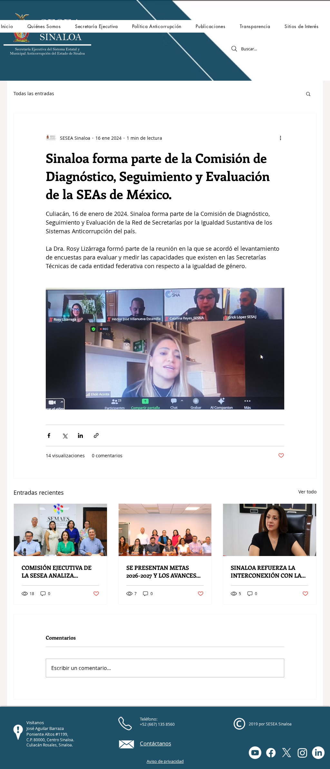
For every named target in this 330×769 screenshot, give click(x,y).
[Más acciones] (280, 138)
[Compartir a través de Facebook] (49, 435)
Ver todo (307, 492)
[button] (44, 26)
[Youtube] (255, 752)
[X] (286, 752)
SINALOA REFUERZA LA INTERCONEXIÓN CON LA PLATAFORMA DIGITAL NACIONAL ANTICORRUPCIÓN (266, 571)
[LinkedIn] (318, 752)
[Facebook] (271, 752)
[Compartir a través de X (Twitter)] (65, 435)
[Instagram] (302, 752)
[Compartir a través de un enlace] (96, 435)
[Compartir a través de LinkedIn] (80, 435)
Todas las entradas (34, 93)
